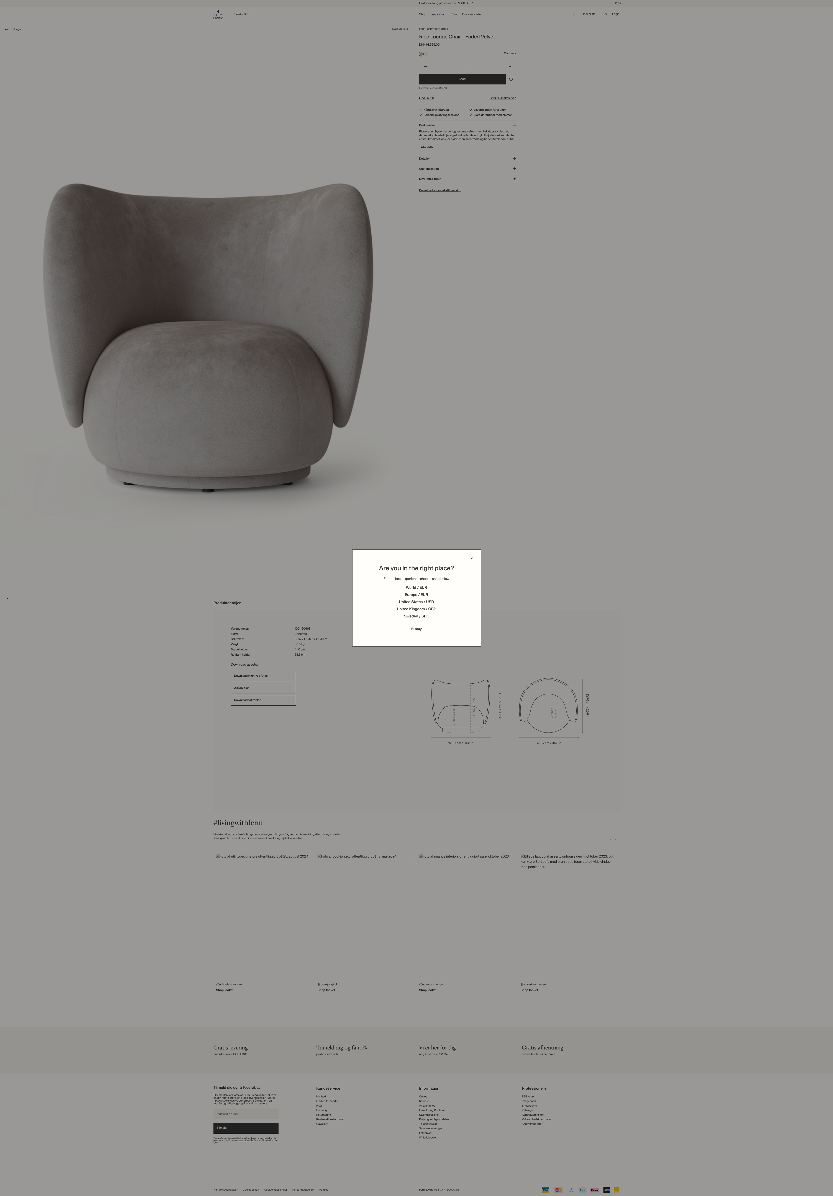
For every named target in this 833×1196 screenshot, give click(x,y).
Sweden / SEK (416, 617)
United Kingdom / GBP (416, 609)
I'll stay (416, 629)
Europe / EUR (416, 595)
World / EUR (416, 588)
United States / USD (416, 602)
